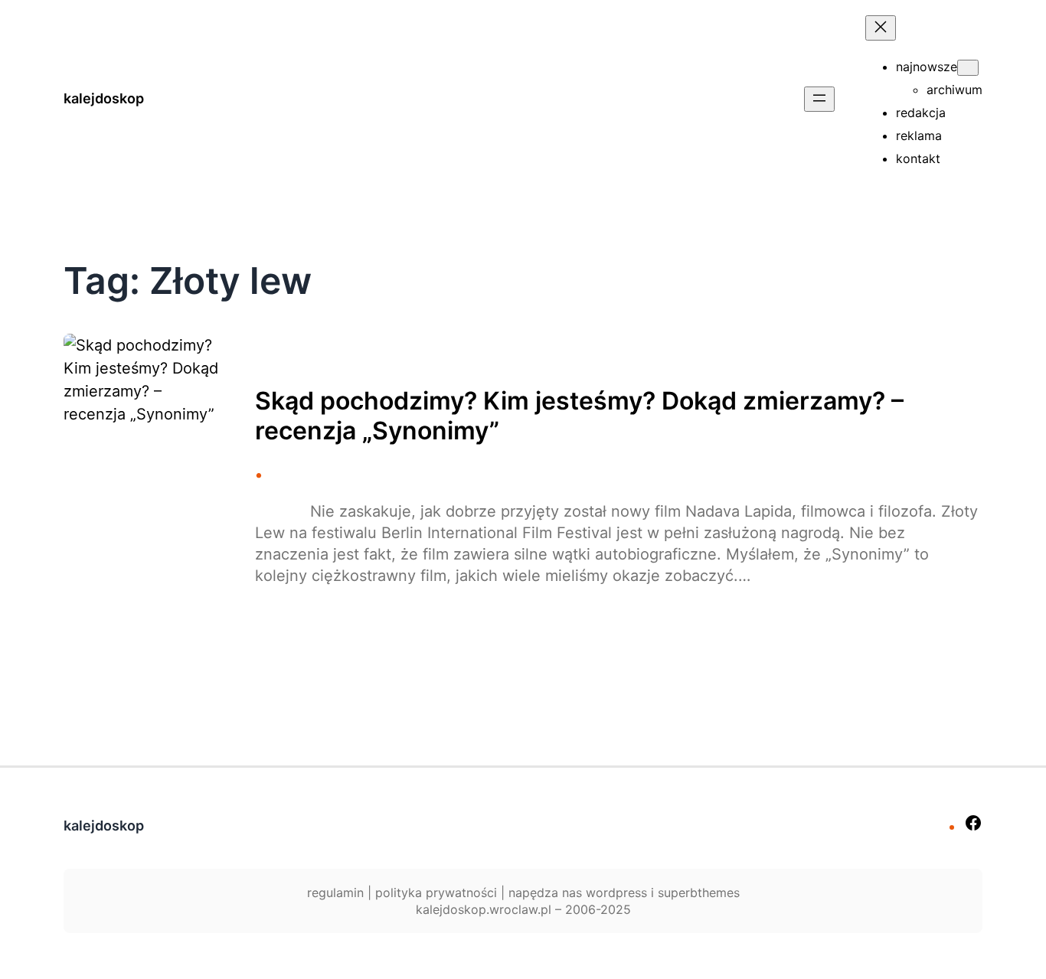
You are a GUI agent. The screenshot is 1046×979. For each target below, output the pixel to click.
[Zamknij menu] (880, 28)
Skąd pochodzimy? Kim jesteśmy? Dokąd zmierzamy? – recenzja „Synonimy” (579, 416)
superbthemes (699, 892)
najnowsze (926, 66)
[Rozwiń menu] (819, 99)
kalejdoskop (104, 98)
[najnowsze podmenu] (968, 68)
